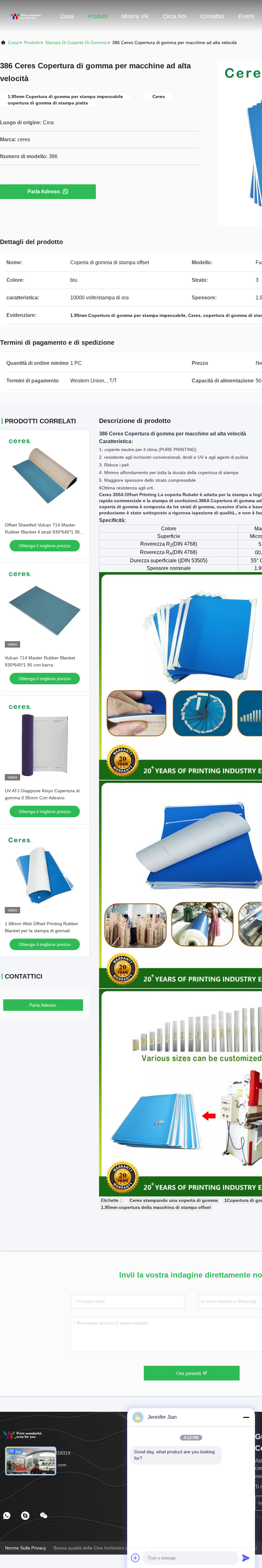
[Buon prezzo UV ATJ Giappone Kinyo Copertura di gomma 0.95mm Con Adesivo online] (45, 740)
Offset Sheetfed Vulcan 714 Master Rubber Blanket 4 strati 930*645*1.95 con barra (42, 532)
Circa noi (174, 16)
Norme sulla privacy (25, 1547)
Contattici (212, 16)
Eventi (246, 16)
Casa (66, 16)
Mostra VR (135, 16)
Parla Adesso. (44, 191)
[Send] (246, 1558)
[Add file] (135, 1558)
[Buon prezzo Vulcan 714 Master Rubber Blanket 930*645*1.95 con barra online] (45, 608)
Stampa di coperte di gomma (76, 42)
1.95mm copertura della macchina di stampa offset (156, 1207)
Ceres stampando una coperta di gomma (173, 1200)
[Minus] (246, 1417)
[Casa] (26, 16)
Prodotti (97, 16)
